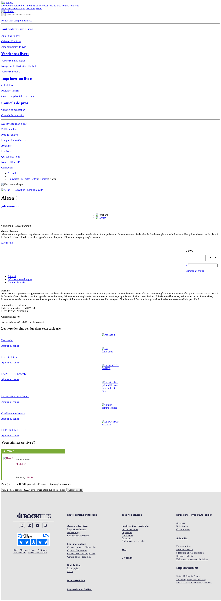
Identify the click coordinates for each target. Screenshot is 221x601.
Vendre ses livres (70, 5)
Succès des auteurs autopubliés (190, 553)
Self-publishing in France (188, 576)
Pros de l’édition (9, 134)
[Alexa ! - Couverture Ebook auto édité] (22, 189)
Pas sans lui (7, 340)
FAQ (124, 549)
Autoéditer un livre (17, 29)
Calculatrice (7, 85)
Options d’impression (77, 550)
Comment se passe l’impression (81, 547)
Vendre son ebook (10, 71)
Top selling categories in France (190, 579)
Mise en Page (73, 532)
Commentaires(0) (16, 282)
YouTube (37, 525)
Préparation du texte (76, 529)
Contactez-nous (183, 529)
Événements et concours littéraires (192, 559)
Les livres (30, 8)
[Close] (15, 12)
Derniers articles (183, 546)
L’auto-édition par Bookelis (82, 514)
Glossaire (127, 557)
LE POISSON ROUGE (13, 430)
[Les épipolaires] (110, 351)
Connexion (7, 167)
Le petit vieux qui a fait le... (15, 396)
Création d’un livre (11, 41)
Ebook (70, 571)
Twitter (30, 525)
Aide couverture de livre (13, 47)
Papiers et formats (10, 90)
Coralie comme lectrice (13, 413)
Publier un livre (9, 129)
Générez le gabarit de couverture (17, 96)
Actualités (6, 145)
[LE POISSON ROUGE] (110, 424)
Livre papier (73, 568)
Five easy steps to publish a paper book (194, 582)
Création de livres (130, 529)
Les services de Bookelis (14, 123)
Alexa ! (8, 451)
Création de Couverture (78, 536)
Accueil (12, 173)
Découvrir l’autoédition (13, 5)
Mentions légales (27, 550)
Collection (13, 179)
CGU (15, 550)
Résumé (12, 276)
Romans (44, 179)
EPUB (30, 477)
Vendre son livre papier (13, 60)
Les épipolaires (9, 357)
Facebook (22, 525)
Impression (127, 532)
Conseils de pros (52, 5)
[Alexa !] (7, 458)
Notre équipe (182, 526)
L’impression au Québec (13, 140)
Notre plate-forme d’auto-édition (194, 514)
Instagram (45, 525)
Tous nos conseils (132, 514)
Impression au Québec (79, 589)
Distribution (74, 565)
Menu (39, 8)
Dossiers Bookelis (184, 556)
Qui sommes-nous (10, 156)
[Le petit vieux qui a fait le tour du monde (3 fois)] (110, 391)
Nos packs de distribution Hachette (19, 66)
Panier (4, 20)
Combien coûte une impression (81, 553)
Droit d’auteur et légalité (133, 541)
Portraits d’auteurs (184, 549)
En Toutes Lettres (29, 179)
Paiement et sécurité (37, 552)
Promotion (127, 538)
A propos (180, 523)
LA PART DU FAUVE (13, 373)
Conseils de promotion (12, 115)
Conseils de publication (13, 109)
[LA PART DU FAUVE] (110, 368)
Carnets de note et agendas (79, 557)
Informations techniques (20, 279)
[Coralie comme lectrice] (110, 407)
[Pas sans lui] (109, 334)
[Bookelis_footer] (33, 515)
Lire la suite (7, 242)
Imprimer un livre (35, 5)
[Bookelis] (7, 2)
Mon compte (18, 8)
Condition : (7, 225)
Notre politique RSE (11, 162)
